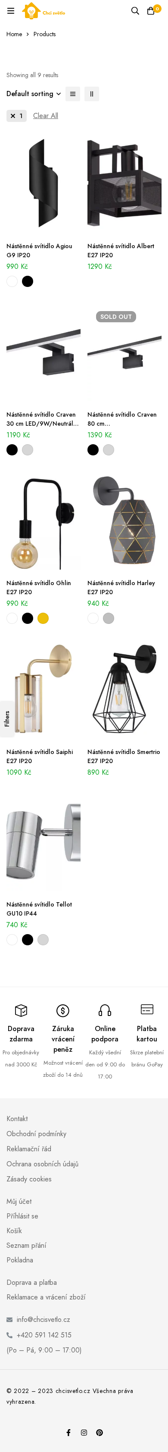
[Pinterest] (99, 1432)
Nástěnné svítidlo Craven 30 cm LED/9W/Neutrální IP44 (42, 423)
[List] (72, 94)
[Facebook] (68, 1432)
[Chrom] (27, 449)
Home (14, 34)
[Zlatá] (43, 618)
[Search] (135, 10)
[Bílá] (12, 281)
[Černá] (27, 281)
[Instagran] (84, 1432)
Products (45, 34)
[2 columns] (91, 94)
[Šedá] (108, 618)
